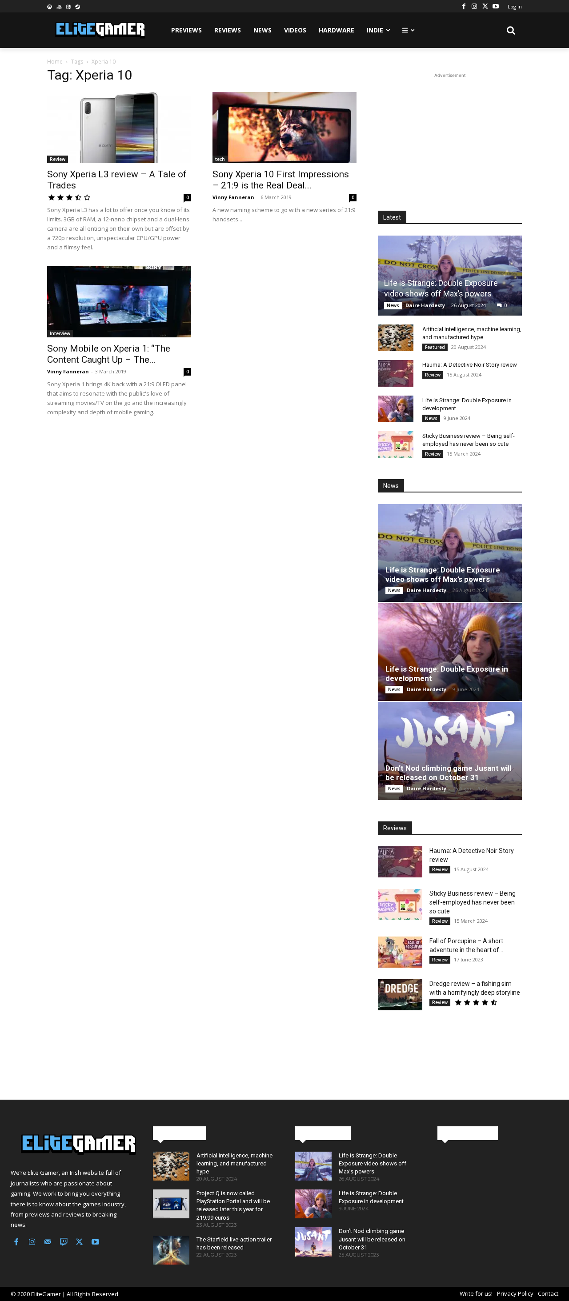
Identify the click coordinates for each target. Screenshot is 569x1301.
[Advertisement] (450, 135)
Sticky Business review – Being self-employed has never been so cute (472, 902)
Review (57, 159)
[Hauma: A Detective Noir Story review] (395, 373)
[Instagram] (474, 6)
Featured (435, 347)
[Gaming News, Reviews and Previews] (71, 1145)
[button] (511, 30)
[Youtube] (496, 6)
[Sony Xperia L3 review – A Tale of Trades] (119, 127)
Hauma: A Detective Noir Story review (469, 364)
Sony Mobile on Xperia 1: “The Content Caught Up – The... (108, 354)
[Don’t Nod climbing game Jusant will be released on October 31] (450, 751)
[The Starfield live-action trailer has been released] (171, 1250)
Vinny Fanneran (233, 197)
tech (220, 159)
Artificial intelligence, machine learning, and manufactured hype (234, 1163)
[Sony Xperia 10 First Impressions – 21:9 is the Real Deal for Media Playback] (284, 127)
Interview (60, 333)
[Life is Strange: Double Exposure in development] (395, 409)
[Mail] (48, 1243)
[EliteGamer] (99, 30)
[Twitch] (64, 1243)
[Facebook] (464, 6)
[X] (485, 6)
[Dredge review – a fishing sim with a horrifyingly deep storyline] (400, 994)
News (393, 305)
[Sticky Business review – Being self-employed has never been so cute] (395, 444)
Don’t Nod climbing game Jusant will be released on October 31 (448, 773)
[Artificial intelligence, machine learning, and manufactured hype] (395, 337)
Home (55, 61)
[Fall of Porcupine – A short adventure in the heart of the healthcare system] (400, 952)
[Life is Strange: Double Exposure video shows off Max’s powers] (450, 275)
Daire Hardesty (425, 305)
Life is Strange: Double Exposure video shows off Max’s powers (442, 574)
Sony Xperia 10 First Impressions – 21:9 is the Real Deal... (280, 180)
